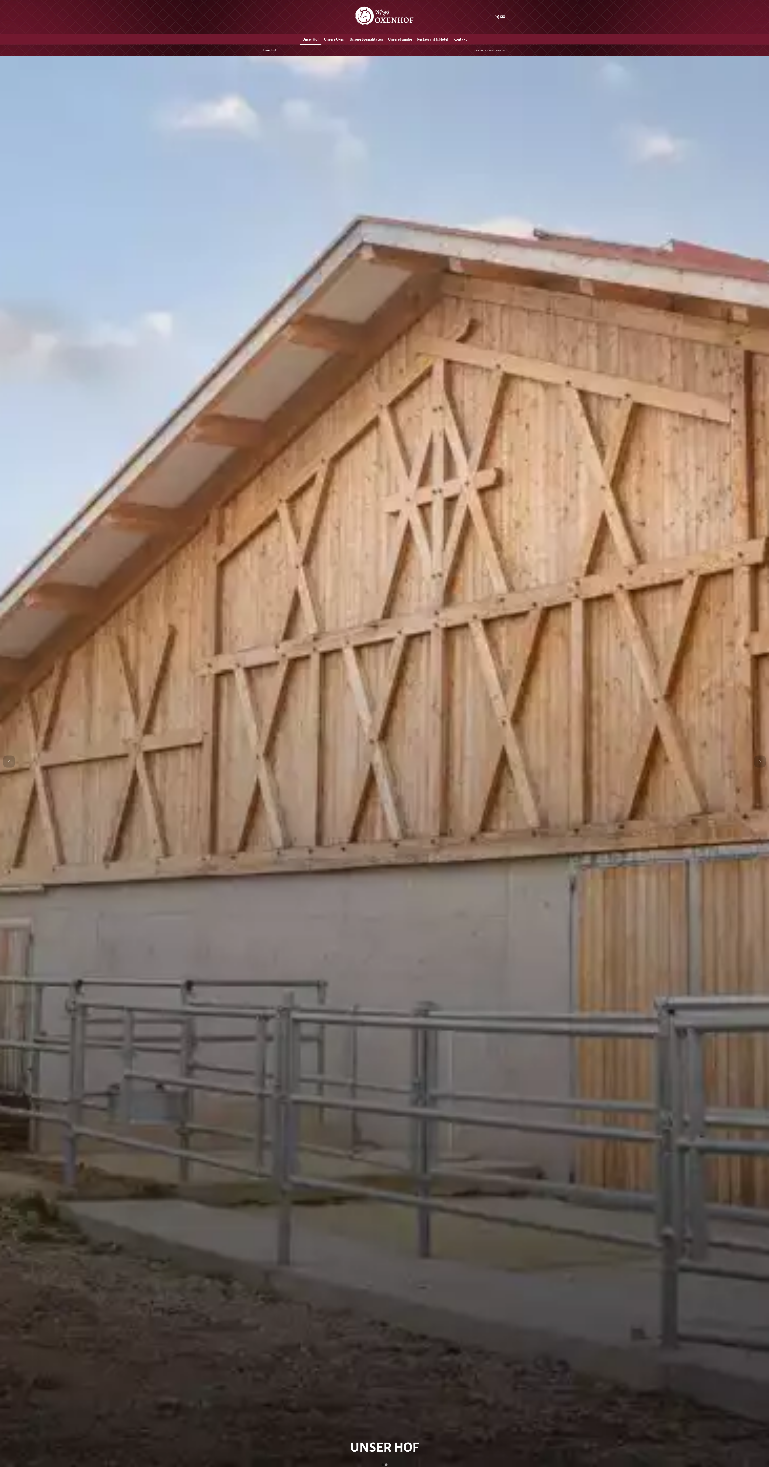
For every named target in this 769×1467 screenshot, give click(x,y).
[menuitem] (310, 39)
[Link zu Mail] (503, 17)
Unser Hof (269, 50)
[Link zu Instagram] (497, 17)
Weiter (760, 762)
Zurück (9, 762)
